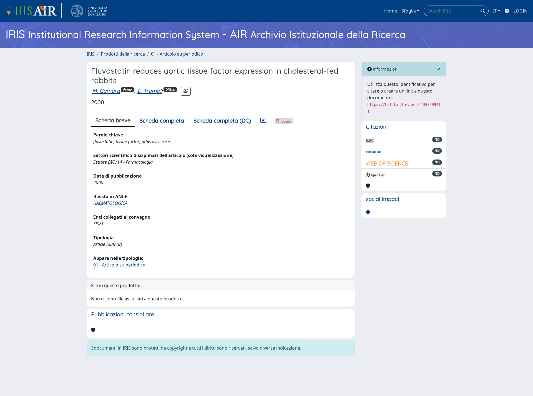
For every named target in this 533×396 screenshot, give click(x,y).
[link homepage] (32, 10)
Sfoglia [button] (408, 11)
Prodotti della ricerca (123, 54)
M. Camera (106, 90)
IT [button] (495, 11)
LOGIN (520, 11)
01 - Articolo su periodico (177, 54)
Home (390, 11)
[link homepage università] (89, 10)
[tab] (263, 120)
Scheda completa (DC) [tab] (222, 120)
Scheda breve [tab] (112, 120)
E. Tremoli (149, 90)
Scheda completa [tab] (162, 120)
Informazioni (385, 69)
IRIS (91, 54)
